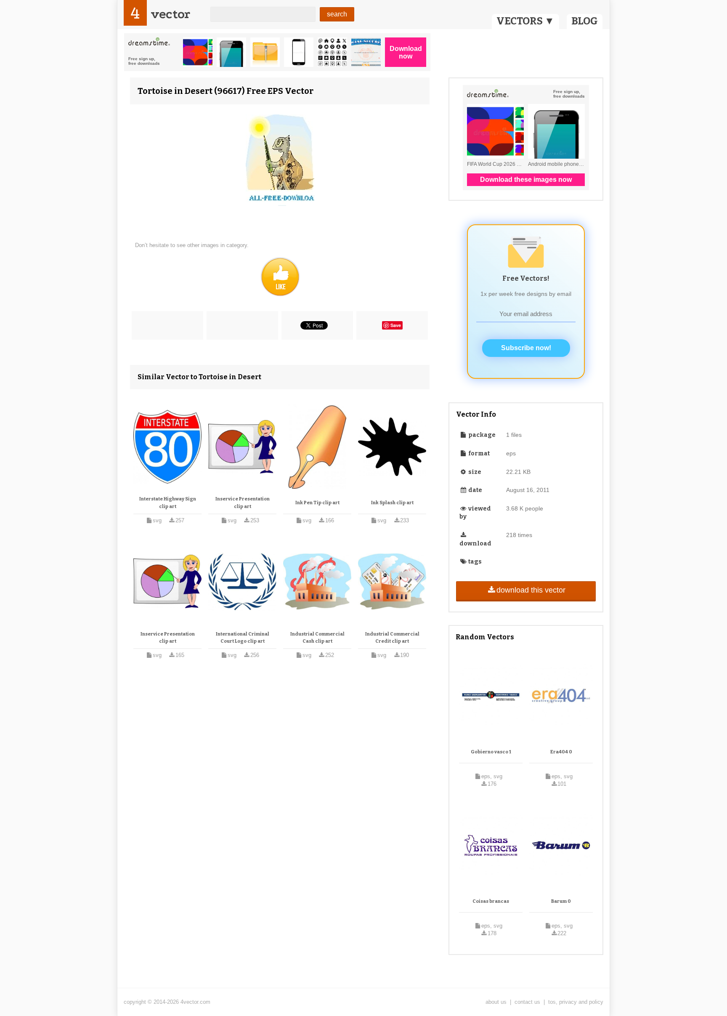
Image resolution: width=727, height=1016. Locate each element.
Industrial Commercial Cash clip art (317, 637)
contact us (527, 1002)
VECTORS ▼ (525, 21)
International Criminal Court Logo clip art (242, 637)
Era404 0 (561, 752)
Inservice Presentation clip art (242, 502)
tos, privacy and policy (575, 1002)
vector (170, 14)
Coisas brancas (490, 901)
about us (496, 1002)
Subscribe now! (526, 347)
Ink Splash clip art (392, 502)
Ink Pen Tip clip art (317, 502)
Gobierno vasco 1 (491, 752)
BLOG (584, 21)
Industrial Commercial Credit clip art (392, 637)
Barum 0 (561, 901)
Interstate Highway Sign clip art (167, 502)
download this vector (530, 590)
